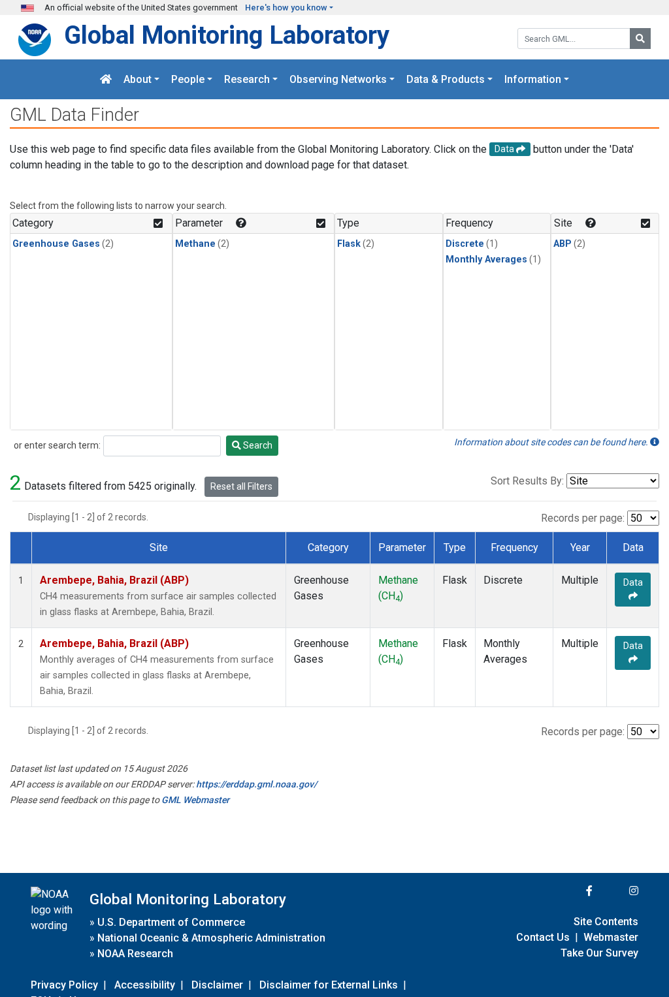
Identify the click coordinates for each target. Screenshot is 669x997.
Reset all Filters (241, 486)
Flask (349, 243)
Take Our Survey (599, 953)
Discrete (465, 243)
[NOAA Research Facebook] (571, 891)
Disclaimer (217, 985)
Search (256, 445)
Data (633, 582)
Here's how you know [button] (286, 7)
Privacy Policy (64, 985)
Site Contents (606, 921)
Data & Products (445, 79)
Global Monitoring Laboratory (226, 35)
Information (532, 79)
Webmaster (610, 937)
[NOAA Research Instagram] (616, 891)
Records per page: (583, 518)
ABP (562, 243)
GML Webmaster (195, 800)
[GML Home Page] (106, 79)
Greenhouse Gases (56, 243)
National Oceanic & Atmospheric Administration (211, 938)
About (137, 79)
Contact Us (543, 937)
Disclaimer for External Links (328, 985)
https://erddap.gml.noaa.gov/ (256, 784)
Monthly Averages (486, 259)
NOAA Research (135, 953)
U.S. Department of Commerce (171, 922)
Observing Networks (338, 79)
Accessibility (144, 985)
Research (247, 79)
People (187, 79)
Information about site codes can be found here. (552, 442)
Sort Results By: (527, 481)
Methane (195, 243)
